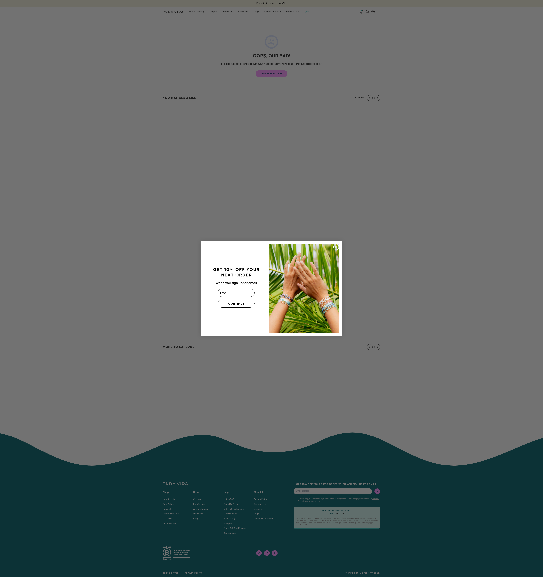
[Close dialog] (336, 247)
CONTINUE (236, 304)
